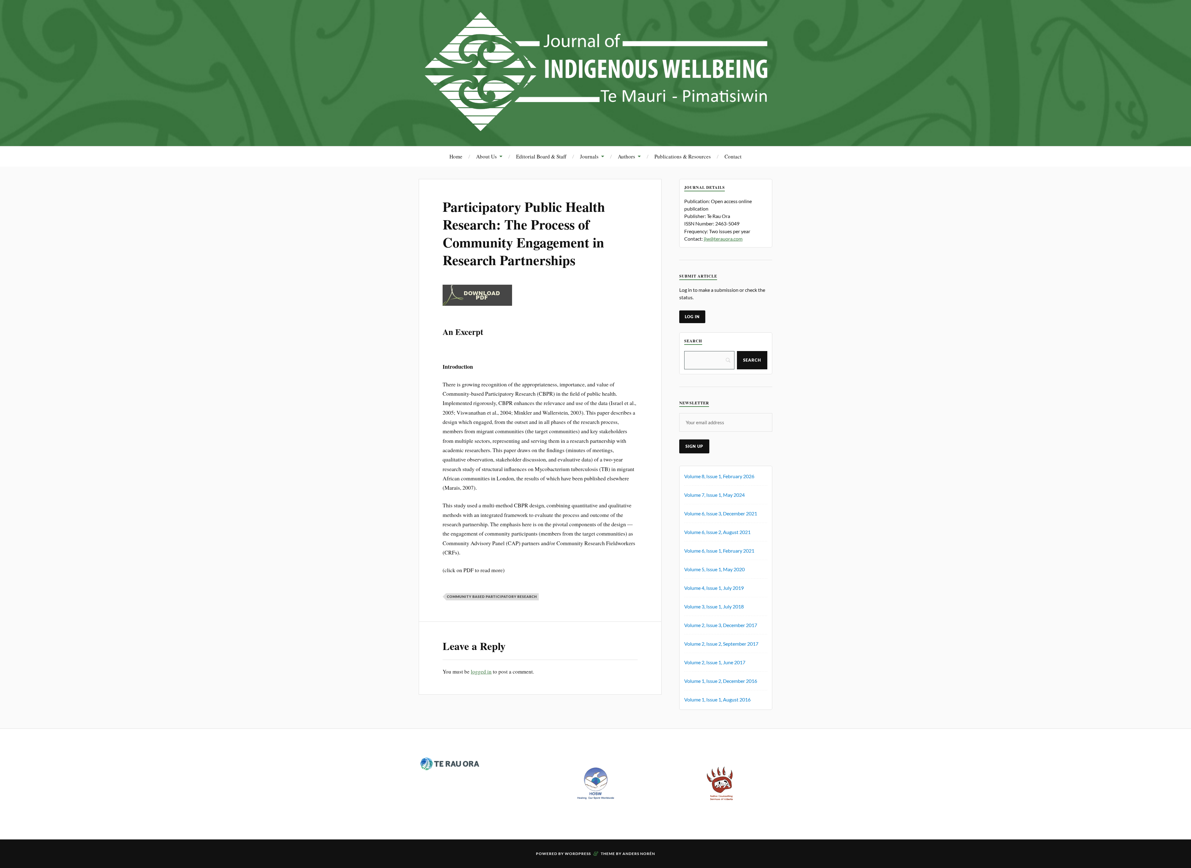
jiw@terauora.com (723, 239)
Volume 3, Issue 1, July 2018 (714, 606)
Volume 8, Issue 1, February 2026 (719, 476)
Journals (589, 156)
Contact (733, 156)
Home (455, 156)
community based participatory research (492, 596)
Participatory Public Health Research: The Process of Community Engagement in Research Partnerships (524, 233)
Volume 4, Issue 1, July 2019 (714, 588)
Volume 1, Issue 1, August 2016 (717, 699)
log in (692, 316)
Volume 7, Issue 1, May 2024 (714, 495)
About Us (486, 156)
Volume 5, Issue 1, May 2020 (714, 569)
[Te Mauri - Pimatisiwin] (595, 127)
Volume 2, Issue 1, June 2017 (714, 662)
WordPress (578, 853)
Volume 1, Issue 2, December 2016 (720, 681)
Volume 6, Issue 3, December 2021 (720, 513)
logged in (481, 671)
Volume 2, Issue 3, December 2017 (720, 625)
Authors (626, 156)
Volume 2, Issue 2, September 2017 (721, 644)
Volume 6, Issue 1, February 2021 (719, 551)
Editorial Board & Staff (541, 156)
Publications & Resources (682, 156)
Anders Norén (638, 853)
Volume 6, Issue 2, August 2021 (717, 532)
